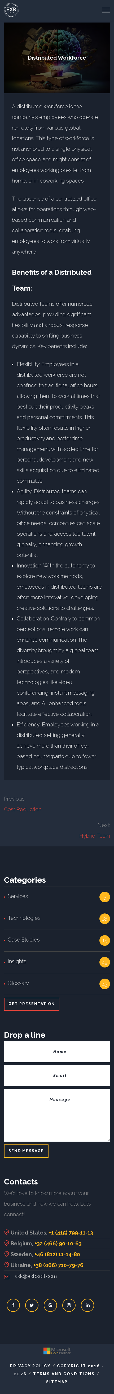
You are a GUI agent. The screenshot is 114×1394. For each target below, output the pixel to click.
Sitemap (57, 1382)
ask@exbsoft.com (36, 1276)
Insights (17, 961)
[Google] (50, 1305)
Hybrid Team (94, 836)
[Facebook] (13, 1305)
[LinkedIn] (87, 1305)
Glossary (18, 983)
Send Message (26, 1151)
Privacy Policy (30, 1366)
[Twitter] (32, 1305)
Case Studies (24, 939)
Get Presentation (31, 1004)
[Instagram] (69, 1305)
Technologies (24, 918)
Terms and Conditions (64, 1374)
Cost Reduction (22, 809)
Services (18, 896)
